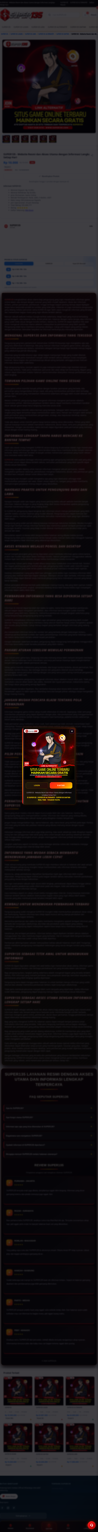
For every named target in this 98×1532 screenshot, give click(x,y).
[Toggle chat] (92, 1525)
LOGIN (37, 785)
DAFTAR (61, 785)
